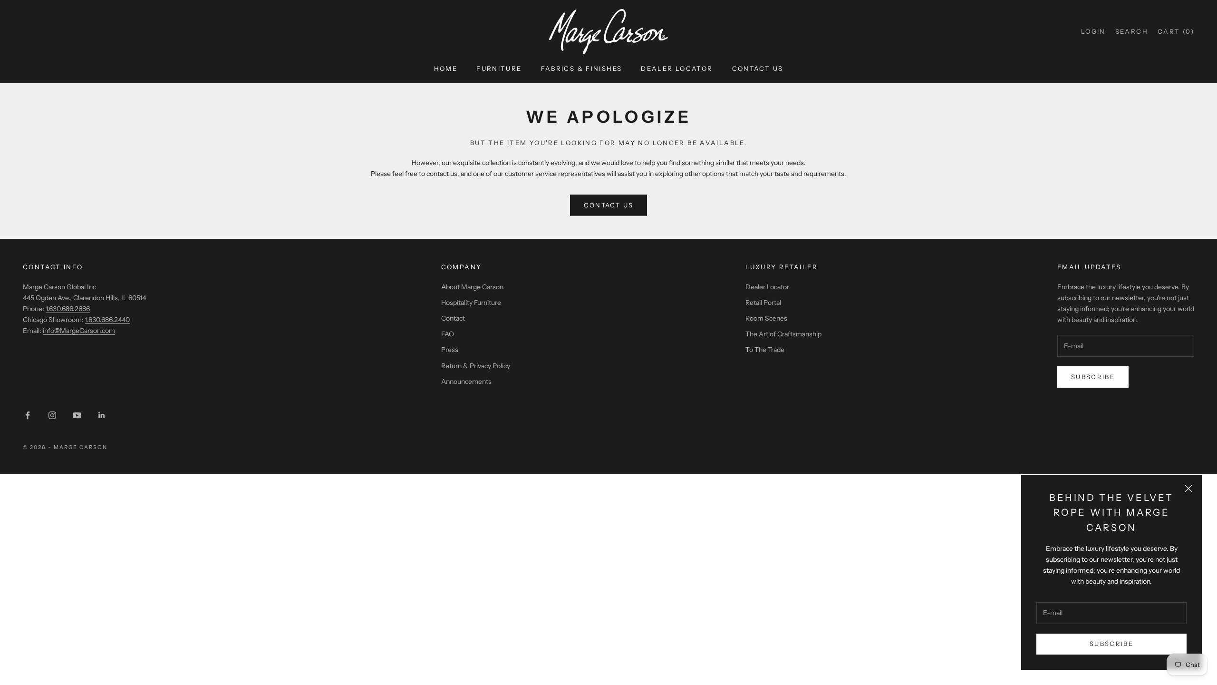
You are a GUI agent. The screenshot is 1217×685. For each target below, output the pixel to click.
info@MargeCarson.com (79, 330)
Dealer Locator (677, 68)
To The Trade (764, 349)
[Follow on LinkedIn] (101, 415)
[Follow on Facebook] (27, 415)
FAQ (447, 334)
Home (446, 68)
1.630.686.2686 (68, 308)
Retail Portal (763, 302)
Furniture (499, 68)
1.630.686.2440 (107, 319)
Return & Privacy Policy (475, 366)
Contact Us (757, 68)
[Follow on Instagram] (52, 415)
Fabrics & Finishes (581, 68)
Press (449, 349)
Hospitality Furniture (471, 302)
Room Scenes (766, 318)
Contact (453, 318)
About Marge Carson (472, 287)
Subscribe (1111, 643)
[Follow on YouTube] (77, 415)
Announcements (466, 381)
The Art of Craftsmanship (783, 334)
